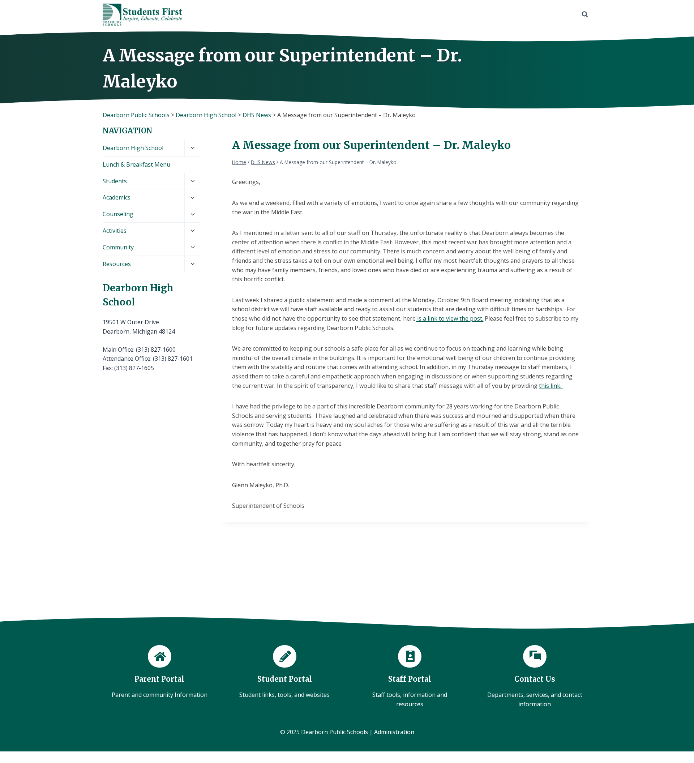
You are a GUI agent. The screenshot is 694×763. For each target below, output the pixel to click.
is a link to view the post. (449, 318)
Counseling (118, 214)
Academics (116, 197)
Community (118, 247)
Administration (394, 732)
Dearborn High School (133, 148)
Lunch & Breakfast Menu (136, 164)
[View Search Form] (584, 14)
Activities (115, 231)
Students (115, 181)
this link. (551, 386)
